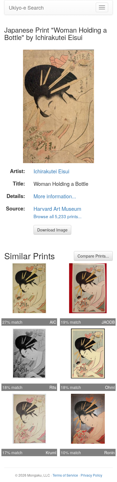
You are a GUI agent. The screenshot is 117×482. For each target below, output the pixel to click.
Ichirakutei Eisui (51, 171)
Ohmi (110, 387)
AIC (53, 322)
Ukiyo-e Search (26, 7)
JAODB (108, 322)
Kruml (51, 452)
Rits (52, 387)
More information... (55, 196)
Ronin (109, 452)
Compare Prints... (93, 256)
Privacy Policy (91, 475)
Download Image (52, 230)
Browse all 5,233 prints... (58, 216)
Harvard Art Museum (57, 208)
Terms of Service (65, 475)
